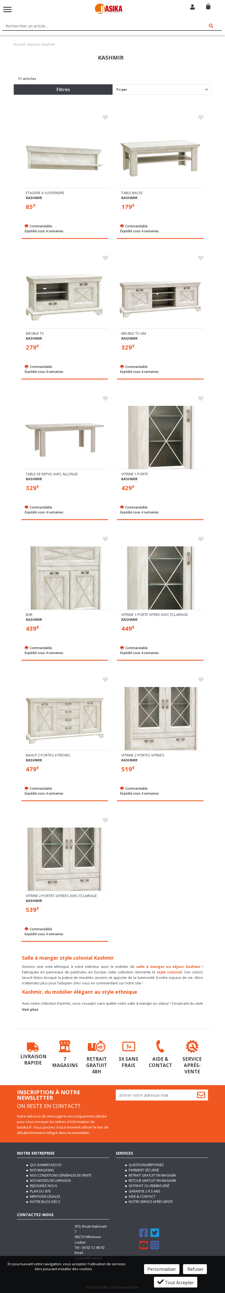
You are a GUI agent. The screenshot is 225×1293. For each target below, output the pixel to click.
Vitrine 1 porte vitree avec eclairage (154, 614)
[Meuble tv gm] (160, 298)
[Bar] (64, 579)
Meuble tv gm (133, 333)
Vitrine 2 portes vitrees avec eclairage (61, 895)
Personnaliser (161, 1269)
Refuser (195, 1269)
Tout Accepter (179, 1283)
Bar (29, 614)
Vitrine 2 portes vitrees (142, 755)
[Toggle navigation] (7, 9)
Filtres (63, 89)
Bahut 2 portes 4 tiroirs (48, 755)
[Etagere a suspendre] (64, 158)
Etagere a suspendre (45, 192)
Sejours (33, 44)
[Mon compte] (192, 7)
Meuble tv (35, 333)
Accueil (19, 44)
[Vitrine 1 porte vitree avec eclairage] (160, 579)
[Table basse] (160, 158)
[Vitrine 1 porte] (160, 439)
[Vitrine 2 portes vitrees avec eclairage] (64, 860)
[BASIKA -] (108, 9)
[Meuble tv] (64, 298)
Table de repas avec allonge (52, 473)
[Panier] (208, 4)
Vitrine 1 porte (134, 473)
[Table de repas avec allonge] (64, 439)
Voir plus (30, 1009)
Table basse (132, 192)
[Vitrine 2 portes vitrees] (160, 720)
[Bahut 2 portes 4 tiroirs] (64, 720)
